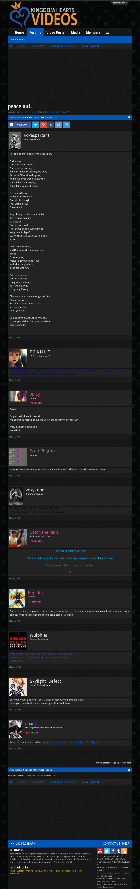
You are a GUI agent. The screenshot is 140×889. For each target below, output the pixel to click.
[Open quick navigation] (130, 46)
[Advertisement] (70, 76)
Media (75, 32)
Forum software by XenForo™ (110, 857)
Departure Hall (28, 111)
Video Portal (55, 32)
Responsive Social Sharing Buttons (112, 884)
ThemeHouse (105, 875)
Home (19, 32)
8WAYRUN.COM (49, 775)
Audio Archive (41, 870)
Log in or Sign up (120, 2)
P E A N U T (40, 352)
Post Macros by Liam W (113, 862)
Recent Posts (18, 39)
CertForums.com (107, 887)
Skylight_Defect (45, 681)
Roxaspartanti (51, 111)
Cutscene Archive (25, 870)
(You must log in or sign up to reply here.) (114, 762)
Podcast (66, 870)
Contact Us (111, 844)
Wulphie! (38, 635)
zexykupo (35, 490)
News (12, 870)
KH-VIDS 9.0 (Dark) (23, 844)
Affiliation (14, 873)
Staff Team (76, 870)
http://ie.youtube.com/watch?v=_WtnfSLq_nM (74, 742)
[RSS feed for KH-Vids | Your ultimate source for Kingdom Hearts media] (124, 851)
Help (125, 844)
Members (93, 32)
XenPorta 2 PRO (15, 775)
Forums (35, 32)
